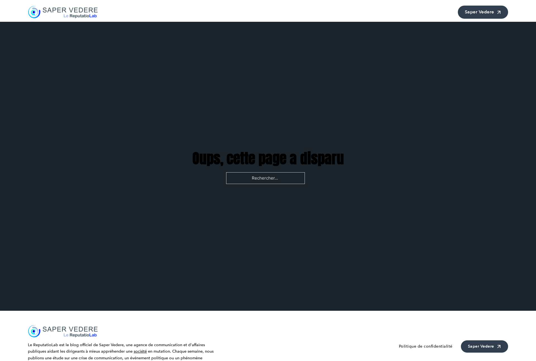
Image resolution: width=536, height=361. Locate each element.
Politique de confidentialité (426, 346)
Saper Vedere (479, 12)
